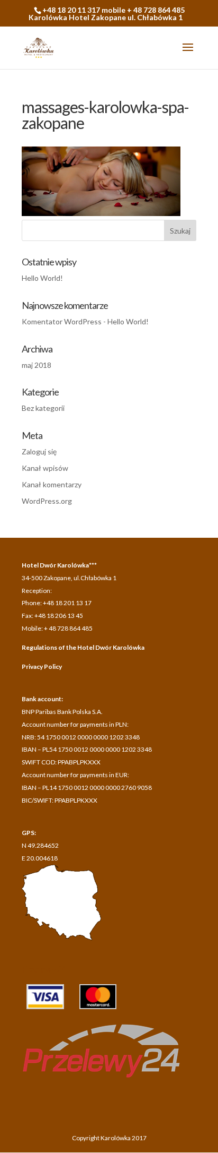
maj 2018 (36, 364)
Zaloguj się (39, 451)
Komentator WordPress (62, 321)
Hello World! (42, 277)
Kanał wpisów (45, 467)
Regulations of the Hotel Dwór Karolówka (83, 647)
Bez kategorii (43, 407)
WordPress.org (47, 500)
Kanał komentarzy (51, 484)
